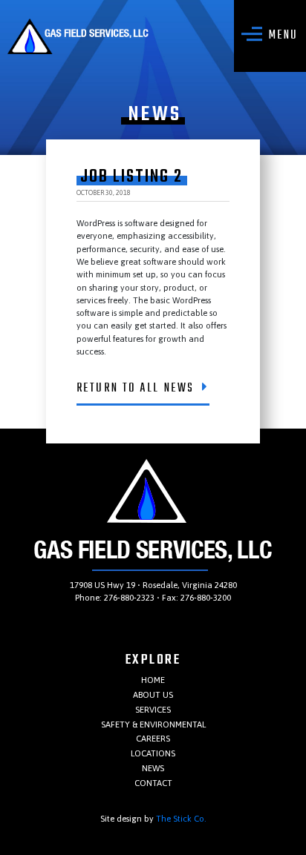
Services (153, 709)
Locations (153, 753)
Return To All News (135, 388)
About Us (153, 694)
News (153, 768)
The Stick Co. (181, 818)
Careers (153, 738)
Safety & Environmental (153, 724)
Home (153, 679)
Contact (153, 783)
